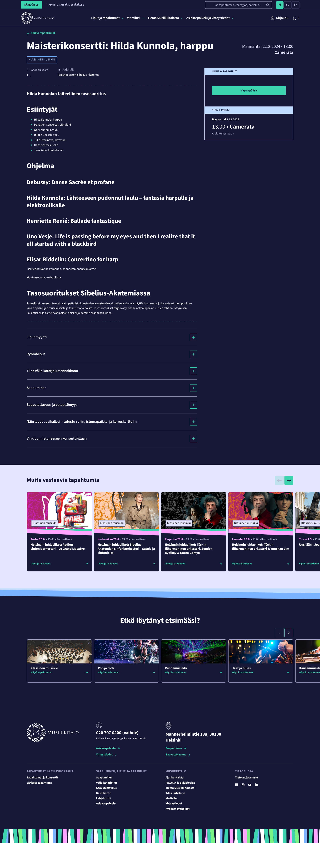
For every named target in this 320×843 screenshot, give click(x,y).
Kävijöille (31, 5)
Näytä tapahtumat (41, 672)
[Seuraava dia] (288, 480)
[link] (296, 18)
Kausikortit (103, 793)
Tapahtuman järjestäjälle (65, 5)
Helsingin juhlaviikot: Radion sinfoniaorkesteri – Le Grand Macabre (58, 547)
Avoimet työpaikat (178, 809)
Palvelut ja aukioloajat (180, 783)
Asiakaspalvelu (106, 748)
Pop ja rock (106, 668)
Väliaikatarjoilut (106, 783)
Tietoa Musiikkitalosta (180, 788)
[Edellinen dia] (279, 480)
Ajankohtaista (175, 778)
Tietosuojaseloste (246, 778)
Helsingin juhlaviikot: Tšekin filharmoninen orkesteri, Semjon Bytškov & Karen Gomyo (189, 549)
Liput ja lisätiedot (41, 564)
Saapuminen (174, 748)
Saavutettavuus (176, 755)
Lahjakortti (103, 798)
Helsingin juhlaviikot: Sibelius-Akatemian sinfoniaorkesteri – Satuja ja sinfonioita (126, 549)
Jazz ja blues (241, 668)
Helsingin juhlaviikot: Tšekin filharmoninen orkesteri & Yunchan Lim (260, 547)
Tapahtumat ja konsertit (42, 778)
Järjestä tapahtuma (39, 783)
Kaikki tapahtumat (43, 33)
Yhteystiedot (104, 755)
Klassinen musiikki (42, 60)
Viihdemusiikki (176, 668)
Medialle (171, 798)
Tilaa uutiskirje (175, 793)
